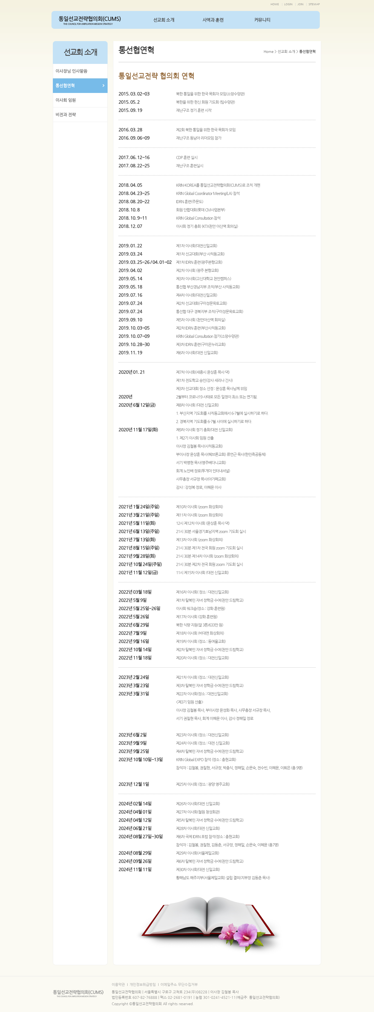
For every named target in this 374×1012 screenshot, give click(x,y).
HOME (275, 4)
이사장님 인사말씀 (71, 71)
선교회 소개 (163, 19)
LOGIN (288, 4)
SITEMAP (314, 4)
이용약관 (118, 984)
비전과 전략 (66, 114)
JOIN (300, 4)
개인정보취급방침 (143, 984)
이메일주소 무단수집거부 (179, 984)
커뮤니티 (262, 19)
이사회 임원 (66, 100)
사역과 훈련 (213, 19)
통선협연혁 (65, 85)
